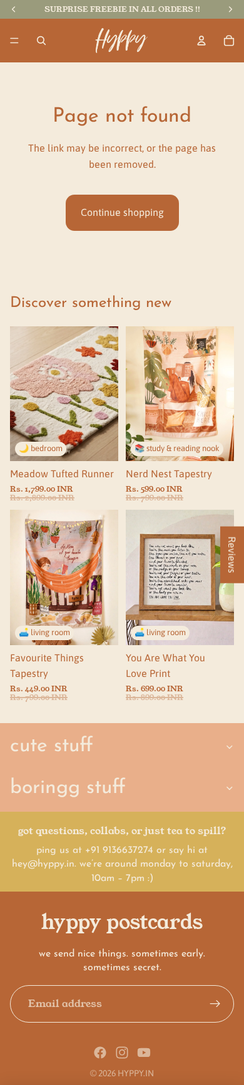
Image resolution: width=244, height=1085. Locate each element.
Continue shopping (122, 212)
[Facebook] (100, 1052)
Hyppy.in (136, 1073)
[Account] (201, 40)
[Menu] (14, 40)
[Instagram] (122, 1052)
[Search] (41, 40)
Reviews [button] (232, 554)
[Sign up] (215, 1004)
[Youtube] (143, 1052)
